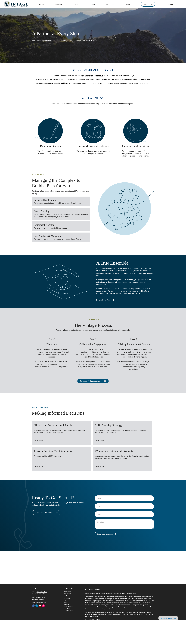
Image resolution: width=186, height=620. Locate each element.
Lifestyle (66, 604)
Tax (65, 600)
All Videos (67, 608)
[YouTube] (40, 605)
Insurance (67, 598)
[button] (41, 4)
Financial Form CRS (94, 589)
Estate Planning (41, 211)
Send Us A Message (105, 534)
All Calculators (68, 611)
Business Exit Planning (45, 200)
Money (66, 602)
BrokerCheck (131, 593)
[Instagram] (43, 605)
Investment (67, 594)
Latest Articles (68, 606)
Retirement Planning (44, 224)
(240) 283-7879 (42, 592)
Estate (66, 596)
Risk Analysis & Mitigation (47, 236)
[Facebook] (33, 605)
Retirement (67, 591)
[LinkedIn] (36, 605)
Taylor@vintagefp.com (39, 602)
